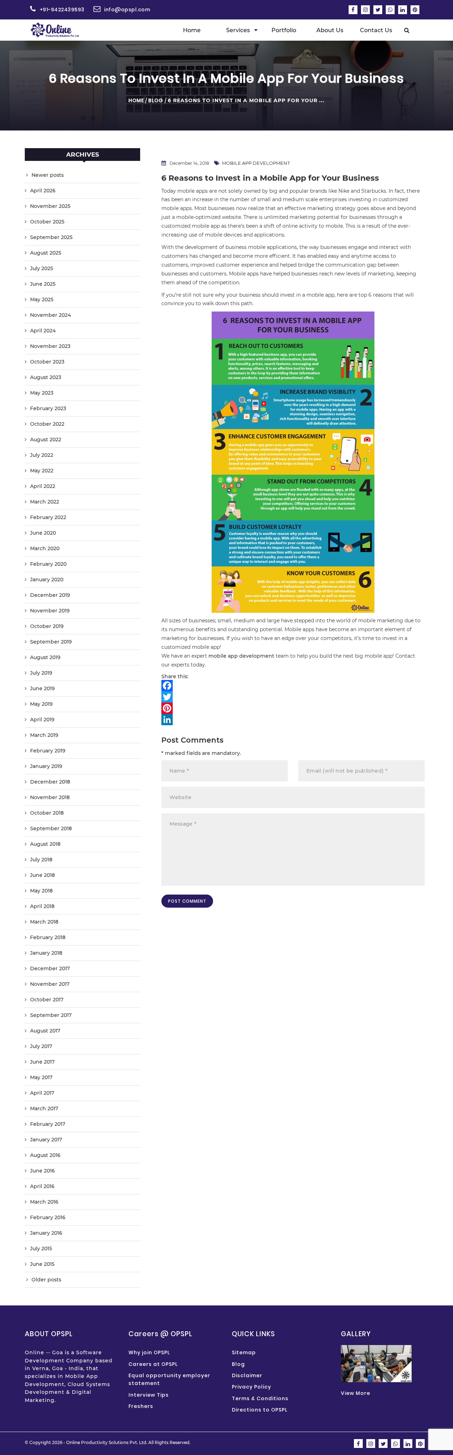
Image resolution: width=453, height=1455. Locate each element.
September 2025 (51, 237)
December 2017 (50, 968)
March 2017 (44, 1108)
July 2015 (41, 1248)
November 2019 (50, 610)
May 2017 (41, 1077)
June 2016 (42, 1171)
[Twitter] (293, 697)
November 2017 (49, 984)
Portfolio (283, 30)
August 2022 (45, 439)
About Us (329, 30)
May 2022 (41, 470)
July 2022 (41, 455)
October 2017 (46, 999)
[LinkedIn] (293, 719)
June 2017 (42, 1062)
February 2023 (48, 408)
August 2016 (45, 1155)
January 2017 (46, 1139)
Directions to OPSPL (259, 1409)
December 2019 (50, 595)
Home (192, 30)
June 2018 (42, 875)
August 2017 (45, 1031)
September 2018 (51, 828)
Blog (155, 100)
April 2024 (43, 330)
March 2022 (44, 502)
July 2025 (41, 268)
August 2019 (45, 657)
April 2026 (43, 190)
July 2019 (41, 673)
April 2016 (42, 1186)
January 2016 (46, 1233)
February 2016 (47, 1217)
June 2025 (43, 284)
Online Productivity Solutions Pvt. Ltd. (106, 1442)
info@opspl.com (127, 9)
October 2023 (47, 362)
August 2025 (45, 253)
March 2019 (44, 735)
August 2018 (45, 844)
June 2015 (42, 1264)
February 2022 (48, 517)
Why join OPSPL (149, 1352)
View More (355, 1393)
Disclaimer (247, 1375)
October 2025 (47, 222)
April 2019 (42, 719)
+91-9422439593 (62, 9)
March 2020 (44, 548)
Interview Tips (148, 1394)
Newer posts (47, 175)
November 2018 (50, 797)
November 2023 (50, 346)
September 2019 (51, 642)
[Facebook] (293, 685)
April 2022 (42, 486)
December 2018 (50, 782)
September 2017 (50, 1015)
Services (238, 30)
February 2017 (47, 1124)
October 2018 (47, 813)
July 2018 (41, 859)
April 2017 (42, 1093)
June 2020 (43, 533)
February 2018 (47, 937)
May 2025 (41, 299)
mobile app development (256, 163)
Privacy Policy (251, 1386)
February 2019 (47, 750)
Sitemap (244, 1352)
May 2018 (41, 890)
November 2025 (50, 206)
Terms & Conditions (260, 1398)
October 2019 (47, 626)
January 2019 (46, 766)
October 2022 (47, 424)
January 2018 (46, 953)
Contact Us (376, 30)
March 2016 (44, 1202)
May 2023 (41, 393)
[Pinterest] (293, 708)
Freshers (140, 1406)
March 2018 (44, 922)
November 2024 (50, 315)
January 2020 (46, 579)
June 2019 (42, 688)
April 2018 (42, 906)
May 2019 (41, 704)
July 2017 (41, 1046)
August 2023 (45, 377)
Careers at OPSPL (153, 1364)
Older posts (46, 1279)
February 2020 (48, 564)
